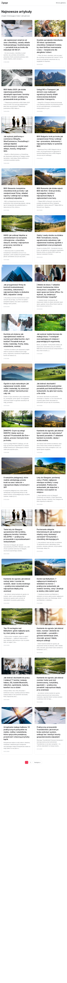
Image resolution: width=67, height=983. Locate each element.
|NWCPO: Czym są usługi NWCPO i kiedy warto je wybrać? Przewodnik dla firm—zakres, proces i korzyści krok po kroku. (17, 435)
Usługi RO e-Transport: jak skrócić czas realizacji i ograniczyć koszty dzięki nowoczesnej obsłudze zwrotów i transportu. (48, 94)
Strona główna (61, 3)
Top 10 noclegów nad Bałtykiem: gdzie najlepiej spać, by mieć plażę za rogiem (17, 630)
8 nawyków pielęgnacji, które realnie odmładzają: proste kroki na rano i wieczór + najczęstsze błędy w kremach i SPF (16, 482)
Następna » (37, 762)
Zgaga (4, 2)
